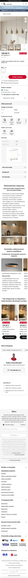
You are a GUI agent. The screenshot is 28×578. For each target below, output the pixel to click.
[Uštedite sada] (14, 9)
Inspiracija (4, 511)
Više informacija (7, 167)
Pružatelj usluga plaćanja (11, 536)
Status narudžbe (6, 479)
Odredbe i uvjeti (6, 525)
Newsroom (4, 509)
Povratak (4, 481)
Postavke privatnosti (6, 560)
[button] (3, 47)
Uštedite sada (19, 8)
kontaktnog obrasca (16, 453)
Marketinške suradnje (7, 506)
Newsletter (4, 503)
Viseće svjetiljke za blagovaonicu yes (12, 350)
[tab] (14, 481)
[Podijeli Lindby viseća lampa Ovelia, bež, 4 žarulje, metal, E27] (25, 21)
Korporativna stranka (7, 492)
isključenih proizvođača (15, 460)
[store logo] (9, 4)
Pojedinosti (5, 172)
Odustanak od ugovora (8, 471)
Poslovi (3, 517)
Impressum (4, 531)
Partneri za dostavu (9, 550)
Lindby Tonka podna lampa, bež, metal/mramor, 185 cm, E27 (9, 330)
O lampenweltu (7, 500)
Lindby (16, 109)
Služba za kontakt (8, 467)
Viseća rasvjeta (7, 14)
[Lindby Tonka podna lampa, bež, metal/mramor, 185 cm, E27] (9, 322)
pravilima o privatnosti (19, 454)
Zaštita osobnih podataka (8, 528)
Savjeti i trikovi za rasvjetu (9, 514)
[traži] (23, 4)
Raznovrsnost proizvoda (10, 522)
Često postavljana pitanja (8, 476)
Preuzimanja (6, 177)
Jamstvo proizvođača (7, 495)
